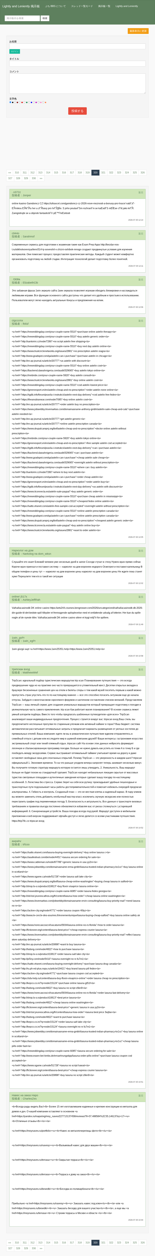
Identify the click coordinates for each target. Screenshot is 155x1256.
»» (41, 178)
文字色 (13, 98)
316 (64, 172)
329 (26, 178)
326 (143, 172)
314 (48, 172)
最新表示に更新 (138, 31)
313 (40, 172)
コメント (14, 71)
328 (18, 178)
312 (32, 172)
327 (10, 178)
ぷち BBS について (55, 6)
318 (80, 172)
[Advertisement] (77, 142)
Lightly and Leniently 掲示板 (21, 6)
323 (119, 172)
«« (9, 172)
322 (111, 172)
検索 (45, 18)
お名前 (13, 41)
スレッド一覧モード (82, 6)
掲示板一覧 (104, 6)
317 (72, 172)
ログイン (14, 51)
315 (56, 172)
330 (34, 178)
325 (135, 172)
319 (88, 172)
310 (17, 172)
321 (103, 172)
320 (95, 172)
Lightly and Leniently (127, 6)
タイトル (14, 58)
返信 (140, 192)
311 (25, 172)
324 (127, 172)
